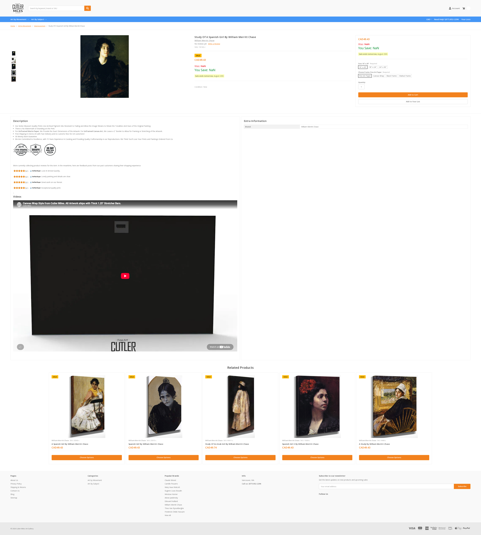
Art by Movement (18, 19)
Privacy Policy (16, 484)
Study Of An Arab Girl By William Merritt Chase (227, 444)
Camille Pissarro (171, 484)
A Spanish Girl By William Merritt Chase (70, 444)
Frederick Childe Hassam (175, 512)
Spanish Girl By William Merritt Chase (146, 444)
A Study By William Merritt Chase (374, 444)
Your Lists (465, 19)
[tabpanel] (87, 418)
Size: (367, 63)
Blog (12, 494)
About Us (14, 480)
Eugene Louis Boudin (173, 491)
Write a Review (214, 44)
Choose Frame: (374, 72)
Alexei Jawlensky (171, 498)
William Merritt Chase (173, 505)
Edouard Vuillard (171, 501)
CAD (428, 19)
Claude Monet (170, 480)
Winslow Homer (171, 494)
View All (168, 515)
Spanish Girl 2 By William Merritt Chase (300, 444)
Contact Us (15, 491)
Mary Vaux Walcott (172, 487)
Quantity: (362, 82)
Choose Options (87, 457)
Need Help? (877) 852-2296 (446, 19)
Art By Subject (37, 19)
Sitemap (14, 498)
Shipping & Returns (18, 487)
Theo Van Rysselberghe (174, 508)
